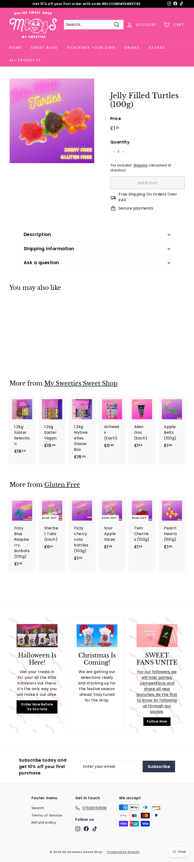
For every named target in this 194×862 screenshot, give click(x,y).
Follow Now (157, 721)
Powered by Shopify (123, 852)
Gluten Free (62, 484)
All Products (25, 60)
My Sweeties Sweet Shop (81, 383)
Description (37, 234)
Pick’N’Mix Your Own (91, 47)
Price (115, 118)
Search (37, 807)
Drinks (132, 47)
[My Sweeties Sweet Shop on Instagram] (77, 828)
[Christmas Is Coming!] (97, 635)
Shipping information (49, 249)
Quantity (119, 142)
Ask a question (41, 262)
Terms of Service (46, 815)
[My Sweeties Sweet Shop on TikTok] (94, 828)
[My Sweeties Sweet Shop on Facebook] (86, 828)
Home (15, 47)
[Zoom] (52, 121)
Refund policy (43, 822)
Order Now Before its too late (37, 706)
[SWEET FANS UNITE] (157, 635)
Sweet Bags (44, 47)
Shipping (140, 165)
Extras (157, 47)
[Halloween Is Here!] (37, 635)
